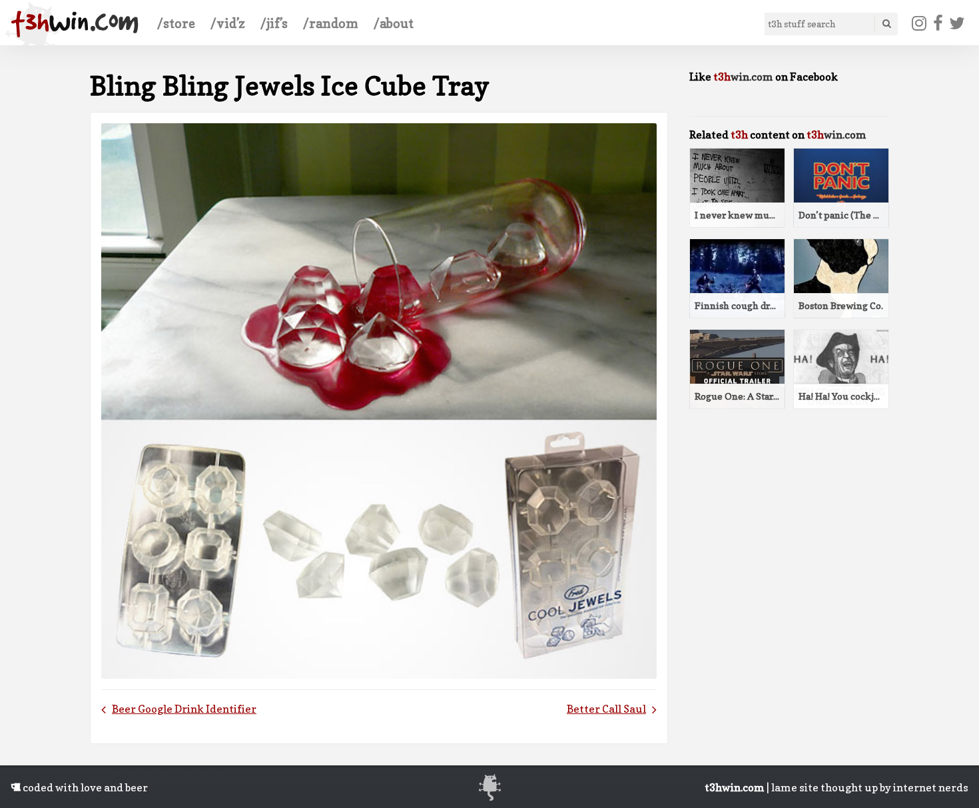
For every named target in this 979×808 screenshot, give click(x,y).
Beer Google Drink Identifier (184, 708)
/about (394, 23)
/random (330, 23)
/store (176, 23)
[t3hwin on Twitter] (957, 23)
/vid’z (227, 23)
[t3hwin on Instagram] (919, 23)
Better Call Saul (606, 708)
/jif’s (274, 23)
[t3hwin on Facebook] (937, 23)
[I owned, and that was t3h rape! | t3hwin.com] (75, 24)
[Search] (885, 24)
